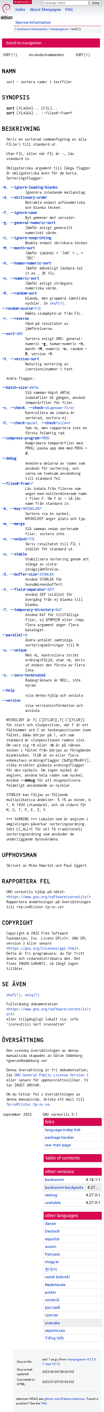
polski (50, 1292)
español (52, 1239)
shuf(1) (57, 303)
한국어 (51, 1269)
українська (55, 1330)
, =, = (36, 423)
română (52, 1299)
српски (51, 1315)
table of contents (62, 1157)
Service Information (33, 22)
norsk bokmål (57, 1276)
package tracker (59, 1137)
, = (21, 508)
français (52, 1254)
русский (52, 1307)
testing (51, 1195)
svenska (52, 1322)
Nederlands (55, 1284)
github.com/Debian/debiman (64, 1399)
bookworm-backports (32, 29)
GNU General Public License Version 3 (51, 1075)
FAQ (69, 9)
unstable (53, 1202)
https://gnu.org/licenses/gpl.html (42, 948)
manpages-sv (58, 29)
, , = (38, 407)
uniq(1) (32, 995)
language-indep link (63, 1129)
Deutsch (52, 1231)
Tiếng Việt (54, 1338)
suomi (50, 1246)
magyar (52, 1261)
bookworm (54, 1179)
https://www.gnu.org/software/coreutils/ (48, 897)
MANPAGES (22, 2)
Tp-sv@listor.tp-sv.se (27, 1104)
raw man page (58, 1145)
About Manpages (45, 9)
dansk (50, 1223)
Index (20, 9)
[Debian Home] (6, 10)
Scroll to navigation (23, 42)
